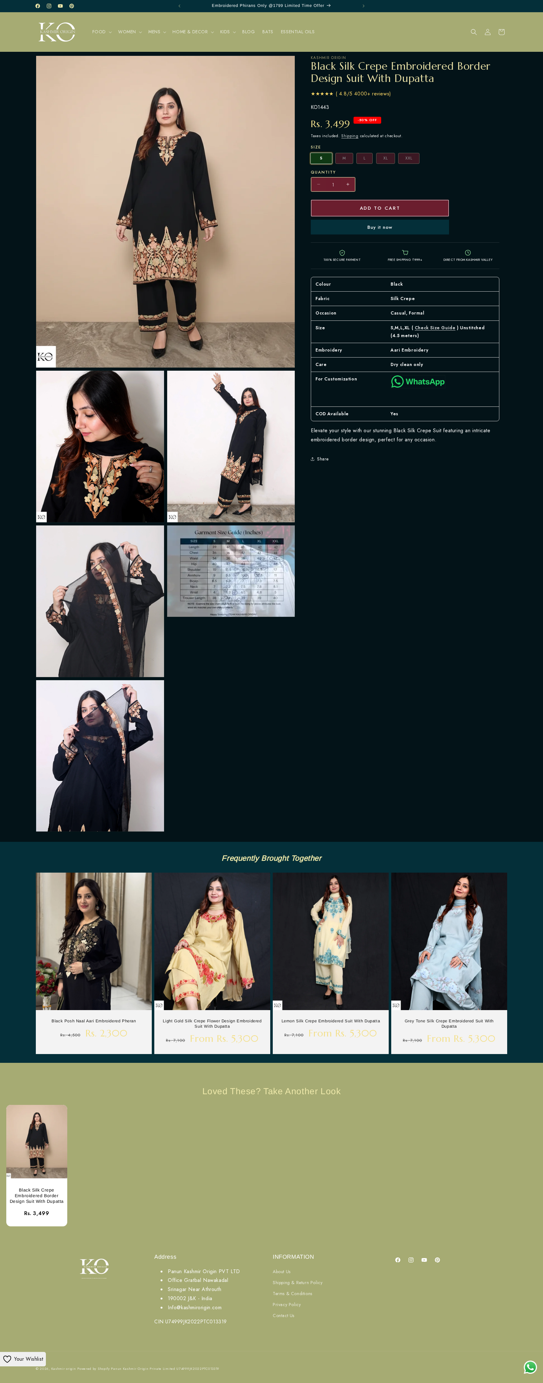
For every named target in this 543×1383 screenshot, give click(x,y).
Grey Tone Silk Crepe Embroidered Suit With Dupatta (449, 1024)
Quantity (323, 172)
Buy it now (379, 227)
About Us (282, 1271)
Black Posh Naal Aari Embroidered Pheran (94, 1021)
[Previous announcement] (179, 6)
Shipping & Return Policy (297, 1282)
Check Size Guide (435, 327)
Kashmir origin (63, 1368)
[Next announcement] (363, 6)
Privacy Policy (287, 1304)
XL (385, 158)
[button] (101, 31)
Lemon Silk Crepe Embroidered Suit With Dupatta (331, 1021)
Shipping (350, 136)
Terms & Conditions (292, 1293)
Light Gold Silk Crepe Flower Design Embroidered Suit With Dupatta (212, 1024)
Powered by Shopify (93, 1368)
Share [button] (323, 459)
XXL (408, 158)
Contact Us (283, 1315)
